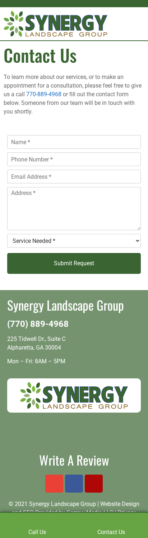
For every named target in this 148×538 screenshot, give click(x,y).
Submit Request (74, 263)
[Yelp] (94, 484)
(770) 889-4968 (38, 324)
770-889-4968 (43, 94)
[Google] (54, 484)
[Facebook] (74, 484)
